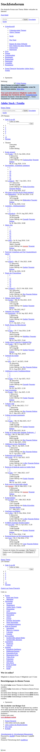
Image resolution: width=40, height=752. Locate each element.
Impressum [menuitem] (13, 49)
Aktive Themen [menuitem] (14, 32)
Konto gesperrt (10, 152)
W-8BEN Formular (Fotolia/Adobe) (17, 523)
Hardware (9, 643)
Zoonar (8, 619)
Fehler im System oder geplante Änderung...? (20, 432)
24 (10, 171)
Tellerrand (9, 661)
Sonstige (9, 634)
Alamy (8, 617)
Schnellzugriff (10, 26)
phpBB (11, 736)
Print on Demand (11, 626)
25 (10, 173)
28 (10, 179)
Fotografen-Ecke (12, 653)
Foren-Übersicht (10, 721)
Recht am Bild (11, 665)
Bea (24, 294)
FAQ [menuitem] (7, 51)
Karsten (25, 530)
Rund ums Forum (12, 597)
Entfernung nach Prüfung (13, 455)
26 (10, 175)
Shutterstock (10, 605)
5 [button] (5, 133)
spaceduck (11, 213)
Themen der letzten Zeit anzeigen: (14, 550)
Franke (10, 154)
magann (25, 246)
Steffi (10, 240)
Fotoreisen (9, 659)
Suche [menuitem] (11, 36)
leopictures (11, 313)
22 (10, 233)
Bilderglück (12, 194)
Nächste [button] (8, 139)
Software (9, 645)
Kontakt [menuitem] (8, 728)
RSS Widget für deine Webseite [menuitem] (20, 46)
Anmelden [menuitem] (8, 63)
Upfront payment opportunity (15, 415)
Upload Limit (9, 404)
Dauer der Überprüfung (13, 273)
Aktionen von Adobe (12, 311)
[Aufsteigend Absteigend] (30, 552)
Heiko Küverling (28, 187)
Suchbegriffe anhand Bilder (15, 638)
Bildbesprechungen (12, 651)
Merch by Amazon (12, 630)
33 (10, 283)
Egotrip (8, 667)
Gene (10, 538)
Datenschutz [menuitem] (13, 48)
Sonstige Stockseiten (13, 620)
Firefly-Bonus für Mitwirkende (15, 325)
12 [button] (6, 137)
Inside (8, 668)
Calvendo (9, 632)
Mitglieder (9, 599)
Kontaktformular (31, 95)
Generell (9, 603)
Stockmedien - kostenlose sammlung (17, 165)
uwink (10, 457)
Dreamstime (10, 609)
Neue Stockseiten (12, 622)
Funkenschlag (27, 160)
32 (10, 281)
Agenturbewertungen (13, 624)
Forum (7, 595)
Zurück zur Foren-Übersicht (10, 588)
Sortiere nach (7, 552)
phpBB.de (24, 740)
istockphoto (10, 615)
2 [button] (5, 127)
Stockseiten (9, 601)
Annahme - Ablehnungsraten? (15, 206)
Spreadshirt (10, 628)
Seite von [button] (10, 119)
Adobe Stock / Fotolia (12, 103)
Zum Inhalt (4, 15)
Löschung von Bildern (12, 511)
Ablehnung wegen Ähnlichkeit (15, 444)
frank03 (10, 261)
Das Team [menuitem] (12, 40)
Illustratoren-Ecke (12, 655)
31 (10, 279)
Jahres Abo (9, 225)
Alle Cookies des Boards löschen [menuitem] (16, 725)
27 (10, 177)
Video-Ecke (10, 657)
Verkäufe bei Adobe (12, 356)
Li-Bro (25, 463)
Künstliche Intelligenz (13, 649)
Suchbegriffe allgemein (14, 640)
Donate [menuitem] (7, 53)
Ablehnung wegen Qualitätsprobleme (17, 371)
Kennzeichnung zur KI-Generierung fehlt (19, 536)
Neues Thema (5, 108)
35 (10, 286)
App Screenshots (11, 390)
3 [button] (5, 129)
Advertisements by (7, 734)
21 (10, 231)
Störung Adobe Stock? (12, 298)
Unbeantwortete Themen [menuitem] (17, 30)
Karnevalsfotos (10, 498)
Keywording (9, 636)
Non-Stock (10, 663)
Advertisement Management (23, 734)
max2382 (11, 525)
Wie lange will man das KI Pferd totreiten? (19, 192)
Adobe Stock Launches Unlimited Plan (18, 342)
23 (10, 235)
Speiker (25, 267)
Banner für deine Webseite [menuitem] (18, 44)
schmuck (11, 181)
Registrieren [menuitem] (9, 65)
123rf (8, 611)
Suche (26, 19)
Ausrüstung (9, 642)
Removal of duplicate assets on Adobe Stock (20, 467)
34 (10, 284)
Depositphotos (11, 613)
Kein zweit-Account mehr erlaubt (16, 484)
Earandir (26, 219)
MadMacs (26, 336)
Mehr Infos (20, 89)
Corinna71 (11, 288)
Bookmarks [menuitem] (9, 57)
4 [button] (5, 131)
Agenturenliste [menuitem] (10, 55)
